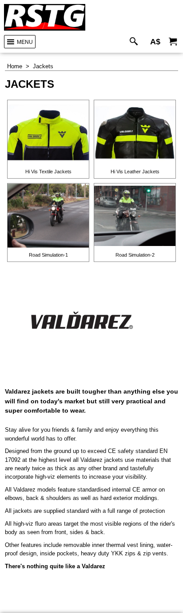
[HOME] (44, 17)
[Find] (135, 42)
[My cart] (173, 42)
